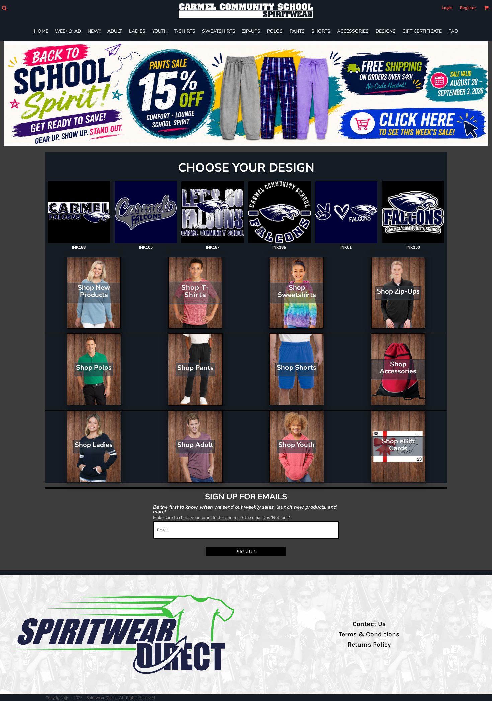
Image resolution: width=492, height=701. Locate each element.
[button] (4, 7)
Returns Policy (369, 644)
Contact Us (369, 624)
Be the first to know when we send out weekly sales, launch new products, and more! (245, 509)
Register (468, 7)
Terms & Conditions (369, 634)
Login (447, 7)
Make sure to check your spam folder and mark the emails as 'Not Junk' (221, 518)
